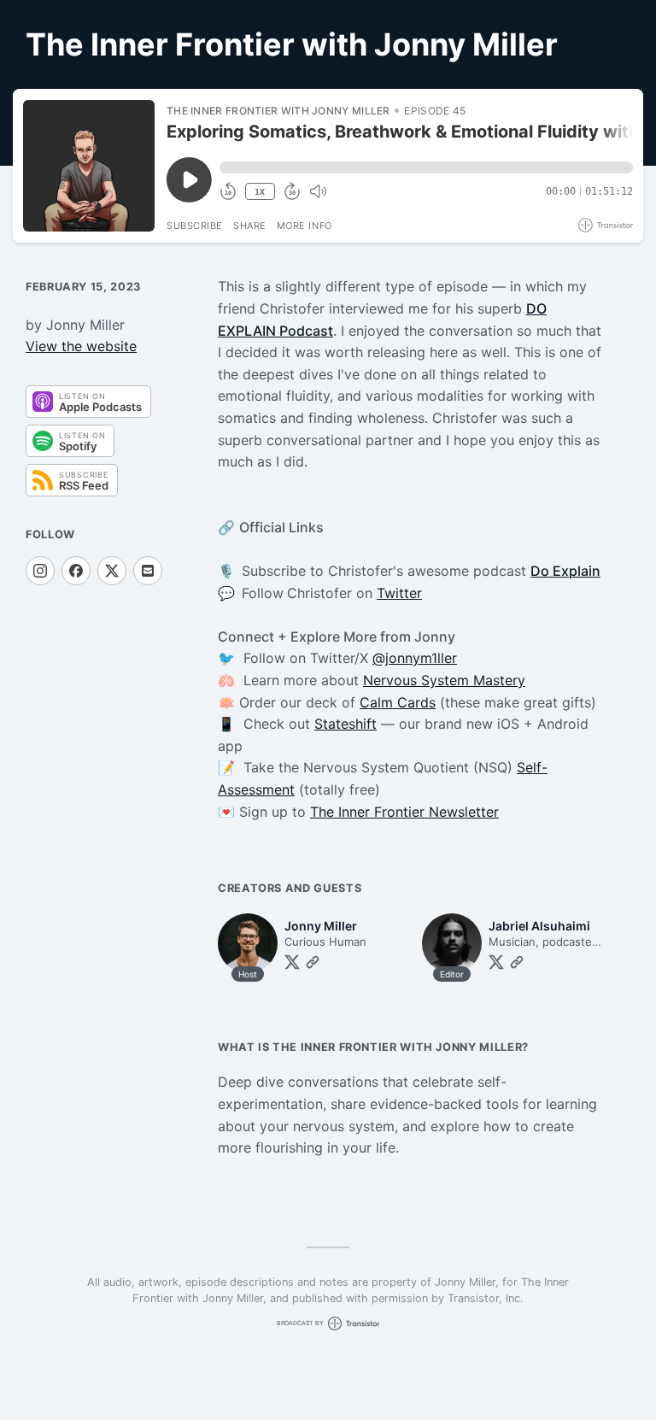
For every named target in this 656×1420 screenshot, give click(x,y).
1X (260, 192)
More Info (304, 226)
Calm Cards (398, 702)
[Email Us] (147, 570)
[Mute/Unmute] (317, 191)
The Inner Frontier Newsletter (404, 811)
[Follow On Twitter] (292, 962)
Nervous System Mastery (444, 680)
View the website (81, 346)
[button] (426, 167)
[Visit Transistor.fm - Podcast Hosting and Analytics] (605, 225)
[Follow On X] (111, 570)
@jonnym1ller (414, 657)
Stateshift (345, 723)
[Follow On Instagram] (40, 570)
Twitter (399, 592)
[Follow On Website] (312, 962)
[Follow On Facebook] (76, 570)
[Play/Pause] (89, 165)
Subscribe (195, 226)
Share (249, 226)
